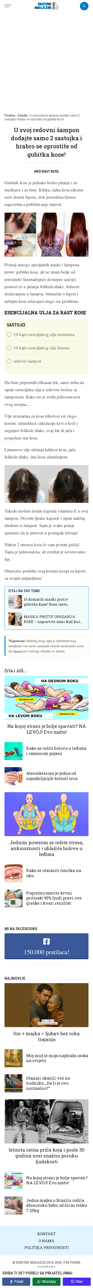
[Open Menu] (9, 3)
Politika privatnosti (46, 1247)
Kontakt (46, 1233)
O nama (46, 1240)
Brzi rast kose (46, 171)
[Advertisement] (46, 60)
